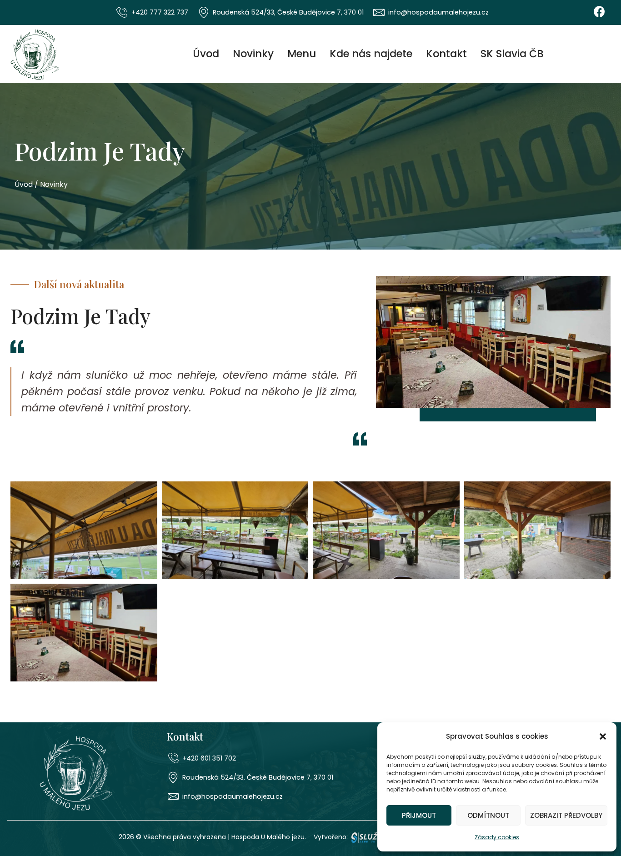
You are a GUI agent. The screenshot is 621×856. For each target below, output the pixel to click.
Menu (301, 53)
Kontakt (446, 53)
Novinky (253, 53)
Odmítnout (488, 815)
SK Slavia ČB (512, 53)
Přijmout (419, 815)
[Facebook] (599, 11)
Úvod (206, 53)
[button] (602, 736)
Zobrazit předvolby (566, 815)
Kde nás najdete (371, 53)
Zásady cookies (497, 837)
